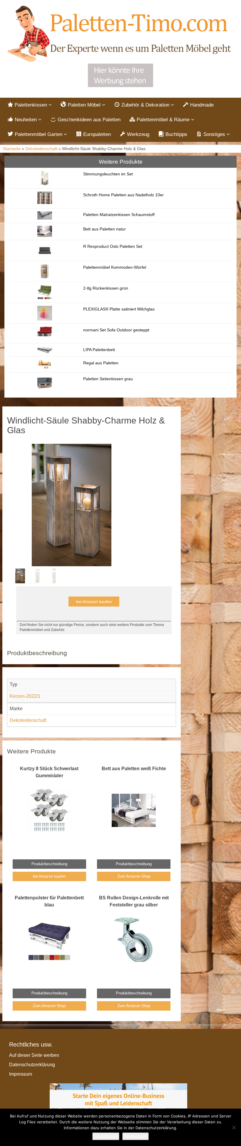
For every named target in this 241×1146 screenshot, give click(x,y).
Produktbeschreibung (49, 864)
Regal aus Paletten (100, 363)
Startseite (12, 149)
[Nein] (234, 1127)
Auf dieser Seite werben (34, 1055)
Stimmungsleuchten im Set (108, 174)
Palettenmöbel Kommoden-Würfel (114, 267)
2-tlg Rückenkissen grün (105, 288)
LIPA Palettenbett (99, 349)
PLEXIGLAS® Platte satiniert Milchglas (119, 309)
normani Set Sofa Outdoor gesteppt (116, 330)
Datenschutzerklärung (32, 1064)
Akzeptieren (106, 1136)
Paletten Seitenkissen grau (108, 378)
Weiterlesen (135, 1136)
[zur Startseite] (120, 34)
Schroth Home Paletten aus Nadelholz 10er (123, 194)
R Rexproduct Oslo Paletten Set (112, 246)
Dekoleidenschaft (41, 149)
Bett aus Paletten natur (104, 229)
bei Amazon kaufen (94, 601)
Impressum (20, 1074)
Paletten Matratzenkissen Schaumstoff (119, 214)
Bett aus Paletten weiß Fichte (134, 768)
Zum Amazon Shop (134, 876)
